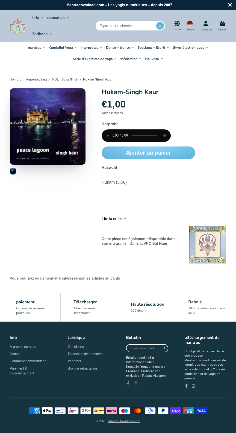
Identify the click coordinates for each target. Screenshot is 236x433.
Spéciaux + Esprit (151, 47)
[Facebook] (128, 383)
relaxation (56, 17)
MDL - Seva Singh (65, 79)
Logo (18, 26)
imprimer (74, 361)
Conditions (76, 347)
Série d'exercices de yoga (93, 59)
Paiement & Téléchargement (22, 370)
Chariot (222, 26)
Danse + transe (118, 47)
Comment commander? (28, 361)
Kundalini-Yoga (61, 47)
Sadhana (40, 33)
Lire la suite (112, 219)
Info (35, 17)
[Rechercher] (160, 26)
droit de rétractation (82, 368)
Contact (15, 354)
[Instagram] (135, 383)
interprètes (89, 47)
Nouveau (152, 59)
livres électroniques (188, 47)
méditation (129, 59)
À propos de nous (23, 347)
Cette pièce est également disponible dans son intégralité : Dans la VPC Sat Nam (139, 241)
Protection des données (85, 354)
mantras (34, 47)
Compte (206, 26)
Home (14, 79)
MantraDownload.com (124, 421)
